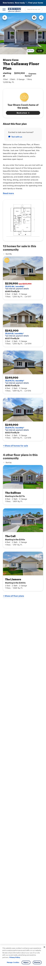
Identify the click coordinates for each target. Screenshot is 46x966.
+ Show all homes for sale (15, 445)
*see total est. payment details (17, 287)
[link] (23, 33)
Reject (26, 962)
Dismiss (37, 962)
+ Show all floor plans (13, 596)
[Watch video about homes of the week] (23, 96)
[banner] (23, 3)
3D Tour (30, 51)
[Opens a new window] (34, 17)
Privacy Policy (14, 957)
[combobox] (33, 9)
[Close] (44, 947)
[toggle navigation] (4, 9)
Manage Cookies (13, 962)
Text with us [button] (16, 137)
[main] (23, 489)
